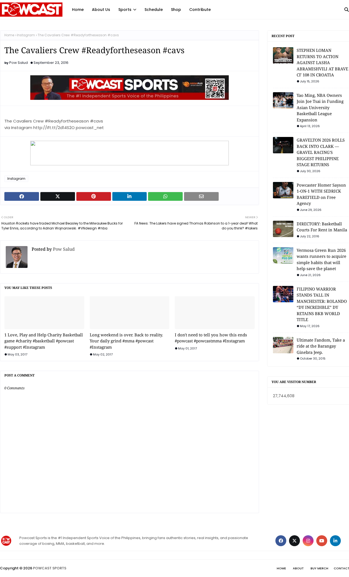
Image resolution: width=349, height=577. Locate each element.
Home (9, 35)
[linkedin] (335, 540)
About (298, 568)
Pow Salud (18, 62)
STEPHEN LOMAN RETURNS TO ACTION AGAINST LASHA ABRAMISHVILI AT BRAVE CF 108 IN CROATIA (322, 62)
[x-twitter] (294, 540)
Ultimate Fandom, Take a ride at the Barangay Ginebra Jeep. (321, 346)
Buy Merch (319, 568)
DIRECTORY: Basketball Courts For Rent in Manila (322, 227)
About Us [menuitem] (101, 9)
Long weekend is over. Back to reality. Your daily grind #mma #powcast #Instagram (126, 341)
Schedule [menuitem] (154, 9)
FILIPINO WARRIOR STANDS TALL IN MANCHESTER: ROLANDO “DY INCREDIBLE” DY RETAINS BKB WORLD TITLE (322, 304)
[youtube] (321, 540)
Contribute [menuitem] (200, 9)
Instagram (26, 35)
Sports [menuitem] (124, 9)
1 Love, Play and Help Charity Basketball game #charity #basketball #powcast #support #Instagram (43, 341)
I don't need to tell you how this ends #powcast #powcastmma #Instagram (211, 338)
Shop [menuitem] (176, 9)
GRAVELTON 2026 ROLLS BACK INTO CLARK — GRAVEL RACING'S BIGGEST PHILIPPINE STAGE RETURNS (321, 152)
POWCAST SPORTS (49, 568)
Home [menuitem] (78, 9)
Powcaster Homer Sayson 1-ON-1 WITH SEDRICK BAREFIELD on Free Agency (321, 194)
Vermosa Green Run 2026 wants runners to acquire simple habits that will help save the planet (321, 259)
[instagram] (308, 540)
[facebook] (280, 540)
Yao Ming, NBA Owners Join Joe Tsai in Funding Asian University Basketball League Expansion (320, 107)
